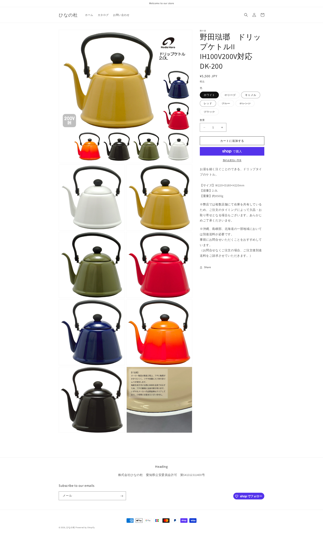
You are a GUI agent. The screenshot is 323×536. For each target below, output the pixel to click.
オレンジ (246, 104)
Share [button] (207, 267)
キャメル (250, 95)
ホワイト (209, 95)
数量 (202, 120)
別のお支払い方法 (232, 160)
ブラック (211, 112)
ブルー (227, 104)
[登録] (122, 496)
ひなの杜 (70, 527)
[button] (246, 15)
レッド (208, 103)
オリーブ (231, 95)
